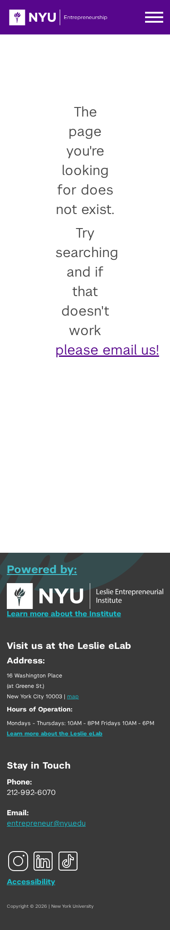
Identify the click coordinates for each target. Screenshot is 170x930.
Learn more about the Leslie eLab (54, 733)
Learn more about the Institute (64, 614)
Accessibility (31, 882)
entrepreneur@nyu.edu (46, 823)
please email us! (107, 350)
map (73, 696)
